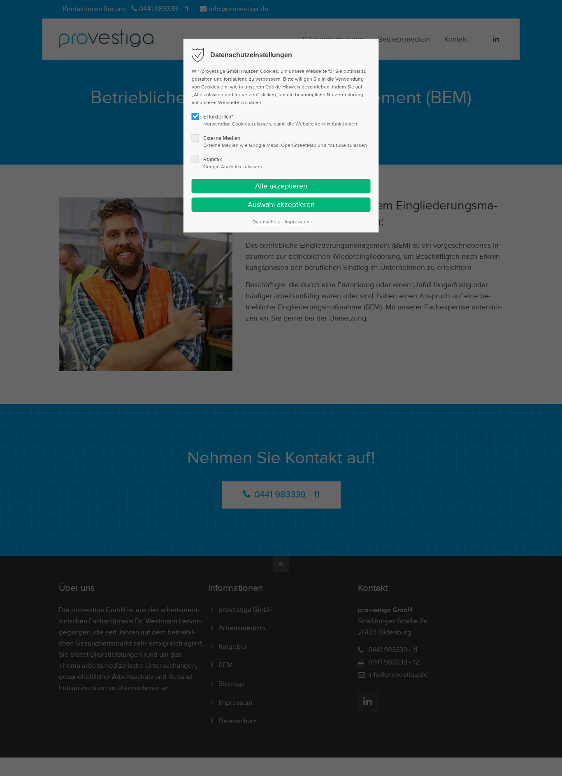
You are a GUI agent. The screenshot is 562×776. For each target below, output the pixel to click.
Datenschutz (267, 222)
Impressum (297, 222)
